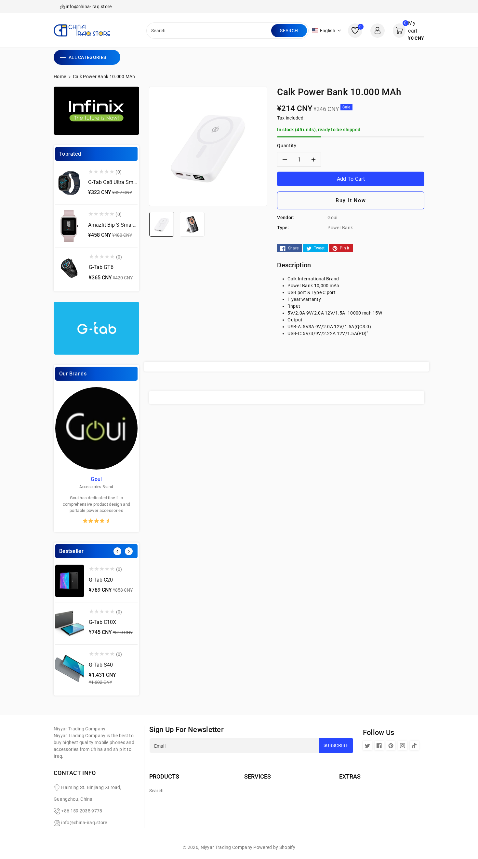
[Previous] (117, 551)
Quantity (286, 145)
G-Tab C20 (101, 580)
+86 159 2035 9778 (81, 810)
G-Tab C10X (102, 622)
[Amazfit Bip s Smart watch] (69, 226)
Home (60, 76)
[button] (327, 30)
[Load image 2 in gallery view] (192, 224)
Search (289, 30)
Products (164, 776)
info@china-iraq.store (84, 822)
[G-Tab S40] (69, 669)
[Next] (129, 551)
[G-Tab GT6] (69, 268)
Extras (350, 776)
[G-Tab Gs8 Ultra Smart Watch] (69, 183)
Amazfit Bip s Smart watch (119, 225)
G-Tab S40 (101, 665)
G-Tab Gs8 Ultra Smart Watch (121, 182)
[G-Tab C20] (69, 581)
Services (257, 776)
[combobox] (209, 30)
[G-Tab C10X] (69, 623)
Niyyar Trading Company (227, 847)
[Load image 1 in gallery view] (161, 224)
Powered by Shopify (274, 847)
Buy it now (351, 200)
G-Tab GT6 (101, 267)
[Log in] (377, 30)
